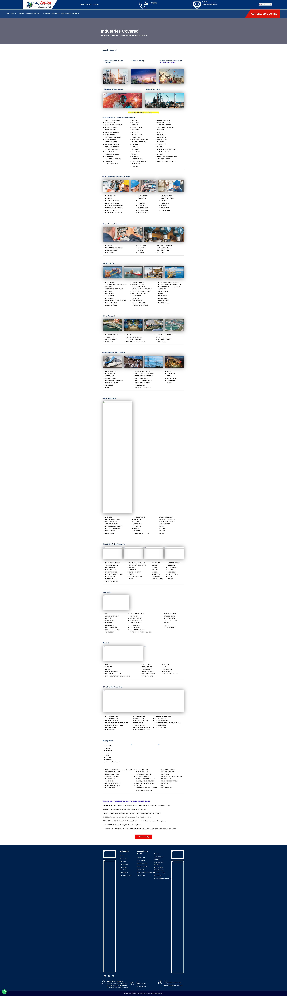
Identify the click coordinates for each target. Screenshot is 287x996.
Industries (37, 13)
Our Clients (46, 13)
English (263, 4)
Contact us (75, 13)
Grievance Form (65, 13)
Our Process (29, 13)
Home (7, 13)
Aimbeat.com (159, 993)
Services (21, 13)
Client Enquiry (56, 13)
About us (13, 13)
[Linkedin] (109, 976)
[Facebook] (105, 976)
